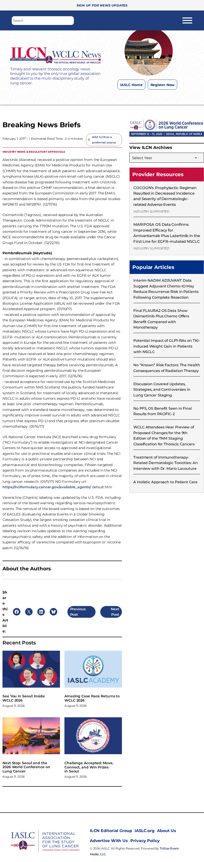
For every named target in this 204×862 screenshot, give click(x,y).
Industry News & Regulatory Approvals (33, 151)
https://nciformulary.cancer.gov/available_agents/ (46, 487)
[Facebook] (128, 97)
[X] (148, 97)
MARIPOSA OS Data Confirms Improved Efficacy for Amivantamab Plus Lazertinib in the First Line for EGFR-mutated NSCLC (166, 233)
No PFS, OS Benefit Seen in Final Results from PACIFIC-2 (162, 411)
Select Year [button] (142, 157)
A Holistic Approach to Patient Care (165, 482)
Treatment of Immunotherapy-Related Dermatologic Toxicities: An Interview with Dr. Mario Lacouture (165, 463)
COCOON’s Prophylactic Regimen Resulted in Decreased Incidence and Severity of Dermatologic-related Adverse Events (165, 196)
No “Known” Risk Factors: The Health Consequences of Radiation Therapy (166, 368)
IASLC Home (131, 85)
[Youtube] (167, 97)
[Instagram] (138, 97)
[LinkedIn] (157, 97)
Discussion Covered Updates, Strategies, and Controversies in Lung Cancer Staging (161, 389)
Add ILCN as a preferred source (104, 139)
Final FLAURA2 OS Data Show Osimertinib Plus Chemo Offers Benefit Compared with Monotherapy (161, 319)
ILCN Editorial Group (111, 830)
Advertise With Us (109, 840)
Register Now (163, 85)
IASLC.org (144, 830)
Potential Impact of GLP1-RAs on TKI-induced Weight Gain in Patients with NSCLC (166, 346)
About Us (166, 830)
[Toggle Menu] (187, 20)
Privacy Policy (145, 840)
